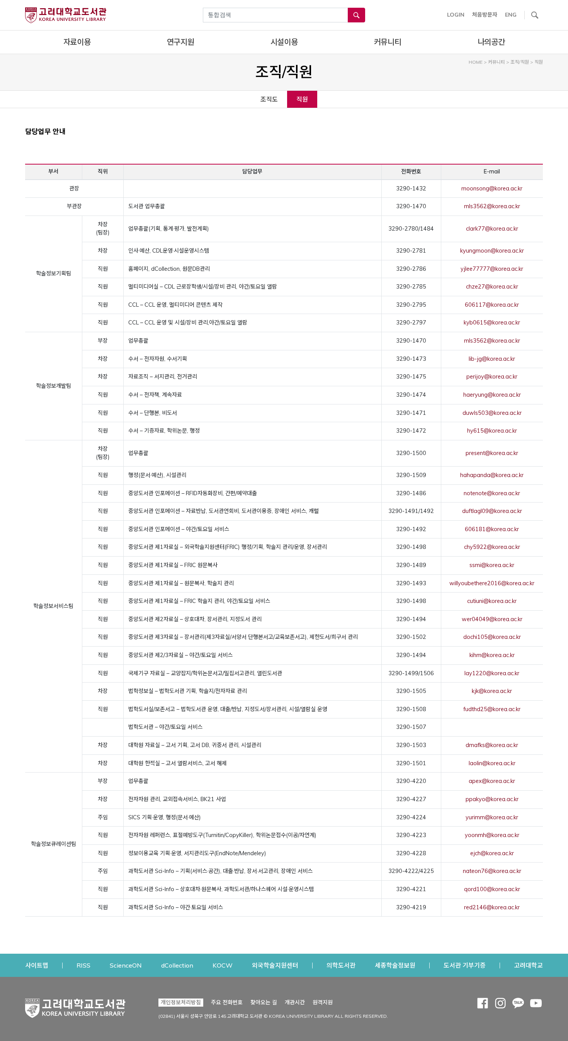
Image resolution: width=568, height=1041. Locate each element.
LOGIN (455, 14)
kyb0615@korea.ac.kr (492, 322)
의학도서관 (341, 965)
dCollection (177, 965)
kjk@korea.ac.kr (492, 691)
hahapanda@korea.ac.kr (492, 475)
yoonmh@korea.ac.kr (492, 835)
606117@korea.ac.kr (492, 304)
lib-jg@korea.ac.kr (492, 358)
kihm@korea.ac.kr (492, 655)
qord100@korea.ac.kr (492, 889)
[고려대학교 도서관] (75, 1006)
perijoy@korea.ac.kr (491, 376)
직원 (302, 99)
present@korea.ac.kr (492, 453)
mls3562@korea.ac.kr (492, 206)
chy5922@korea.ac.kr (492, 546)
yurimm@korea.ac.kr (492, 817)
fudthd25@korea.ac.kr (491, 709)
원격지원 (323, 1002)
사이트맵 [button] (36, 965)
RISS (83, 965)
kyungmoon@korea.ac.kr (492, 250)
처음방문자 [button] (484, 14)
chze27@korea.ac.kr (492, 286)
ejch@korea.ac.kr (492, 853)
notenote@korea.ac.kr (492, 493)
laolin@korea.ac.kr (492, 763)
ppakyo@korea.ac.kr (492, 799)
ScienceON (126, 965)
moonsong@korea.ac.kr (491, 188)
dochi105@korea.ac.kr (492, 636)
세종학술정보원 (395, 965)
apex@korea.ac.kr (492, 781)
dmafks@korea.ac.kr (492, 745)
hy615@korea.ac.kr (492, 430)
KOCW (223, 965)
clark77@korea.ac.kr (492, 228)
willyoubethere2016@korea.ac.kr (491, 583)
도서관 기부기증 (465, 965)
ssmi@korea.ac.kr (491, 565)
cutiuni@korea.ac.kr (492, 601)
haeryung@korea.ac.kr (492, 394)
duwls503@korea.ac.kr (492, 412)
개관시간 (295, 1002)
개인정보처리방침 (181, 1002)
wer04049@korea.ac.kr (492, 619)
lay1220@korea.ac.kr (491, 673)
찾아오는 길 (263, 1002)
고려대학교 (528, 965)
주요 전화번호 (227, 1002)
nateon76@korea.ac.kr (492, 871)
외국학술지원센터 (275, 965)
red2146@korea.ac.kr (492, 907)
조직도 (269, 99)
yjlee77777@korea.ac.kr (492, 268)
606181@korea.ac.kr (492, 529)
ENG (511, 14)
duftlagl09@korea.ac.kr (492, 511)
